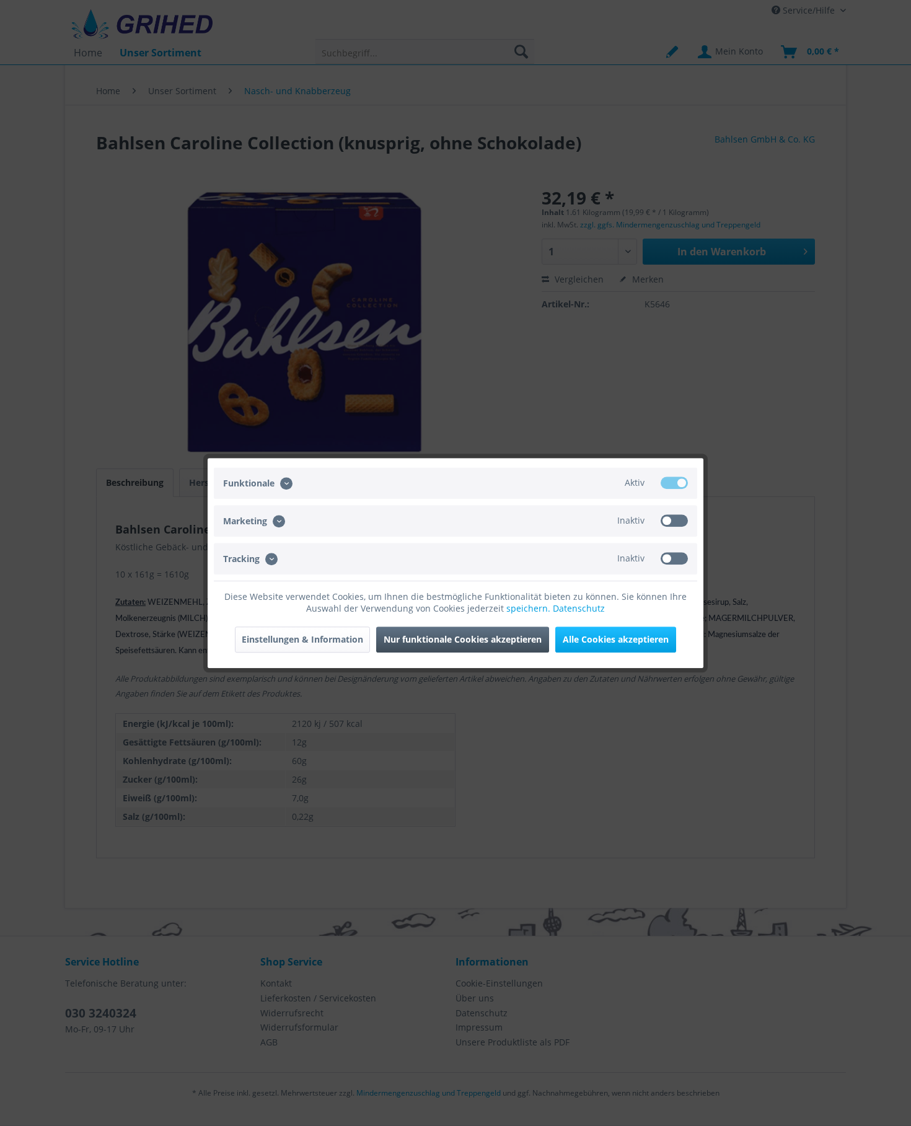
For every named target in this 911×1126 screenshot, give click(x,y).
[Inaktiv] (674, 520)
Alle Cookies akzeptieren (616, 639)
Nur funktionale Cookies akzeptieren (463, 639)
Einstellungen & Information (302, 639)
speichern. (529, 608)
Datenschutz (579, 608)
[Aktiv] (674, 483)
